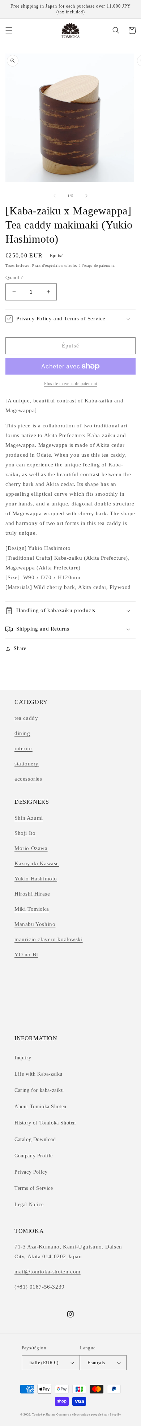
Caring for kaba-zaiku (39, 1090)
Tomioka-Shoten (43, 1414)
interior (23, 748)
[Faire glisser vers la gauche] (55, 196)
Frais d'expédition (47, 266)
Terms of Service (33, 1188)
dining (22, 733)
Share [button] (20, 648)
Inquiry (22, 1057)
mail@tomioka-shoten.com (47, 1272)
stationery (26, 764)
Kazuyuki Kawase (36, 863)
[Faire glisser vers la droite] (86, 196)
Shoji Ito (24, 833)
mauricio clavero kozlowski (48, 939)
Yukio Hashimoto (35, 878)
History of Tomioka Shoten (45, 1123)
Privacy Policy (30, 1172)
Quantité (14, 277)
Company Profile (33, 1155)
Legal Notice (28, 1204)
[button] (9, 30)
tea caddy (26, 718)
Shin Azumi (28, 818)
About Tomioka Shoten (40, 1106)
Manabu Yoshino (34, 924)
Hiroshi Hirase (32, 894)
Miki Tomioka (31, 909)
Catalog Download (35, 1139)
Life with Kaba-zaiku (38, 1074)
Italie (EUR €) (44, 1362)
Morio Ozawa (31, 848)
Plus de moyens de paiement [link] (70, 383)
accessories (28, 779)
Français (96, 1362)
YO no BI (26, 954)
